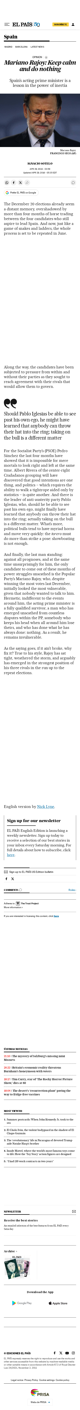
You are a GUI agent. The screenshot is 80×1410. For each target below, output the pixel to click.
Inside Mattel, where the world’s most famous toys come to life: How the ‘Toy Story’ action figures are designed (41, 1152)
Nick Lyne (45, 806)
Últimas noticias (16, 1049)
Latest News (37, 47)
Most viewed (13, 1111)
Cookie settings (47, 1380)
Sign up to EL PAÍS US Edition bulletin (31, 871)
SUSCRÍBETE (60, 24)
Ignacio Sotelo (40, 163)
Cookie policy (62, 1380)
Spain (10, 37)
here (11, 855)
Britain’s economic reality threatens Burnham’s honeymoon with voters (32, 1069)
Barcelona (21, 47)
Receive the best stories (21, 1220)
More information (12, 907)
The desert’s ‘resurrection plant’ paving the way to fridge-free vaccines (37, 1092)
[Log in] (73, 24)
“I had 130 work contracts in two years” (30, 1161)
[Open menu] (7, 24)
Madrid (8, 47)
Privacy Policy (31, 1380)
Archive (9, 1251)
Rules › (72, 890)
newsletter (12, 1211)
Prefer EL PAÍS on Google (23, 192)
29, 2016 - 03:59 (40, 169)
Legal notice (17, 1380)
